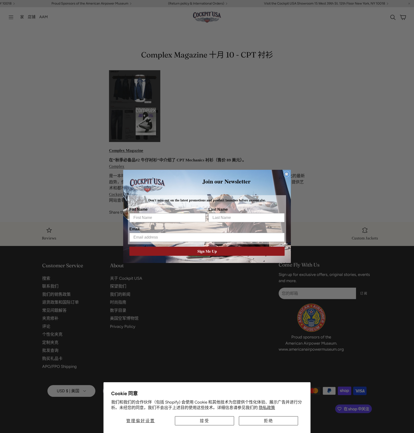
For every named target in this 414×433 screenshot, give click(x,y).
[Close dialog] (286, 174)
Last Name (218, 210)
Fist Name (138, 210)
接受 (204, 420)
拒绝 (268, 420)
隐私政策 (267, 407)
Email (134, 229)
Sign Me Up (207, 251)
